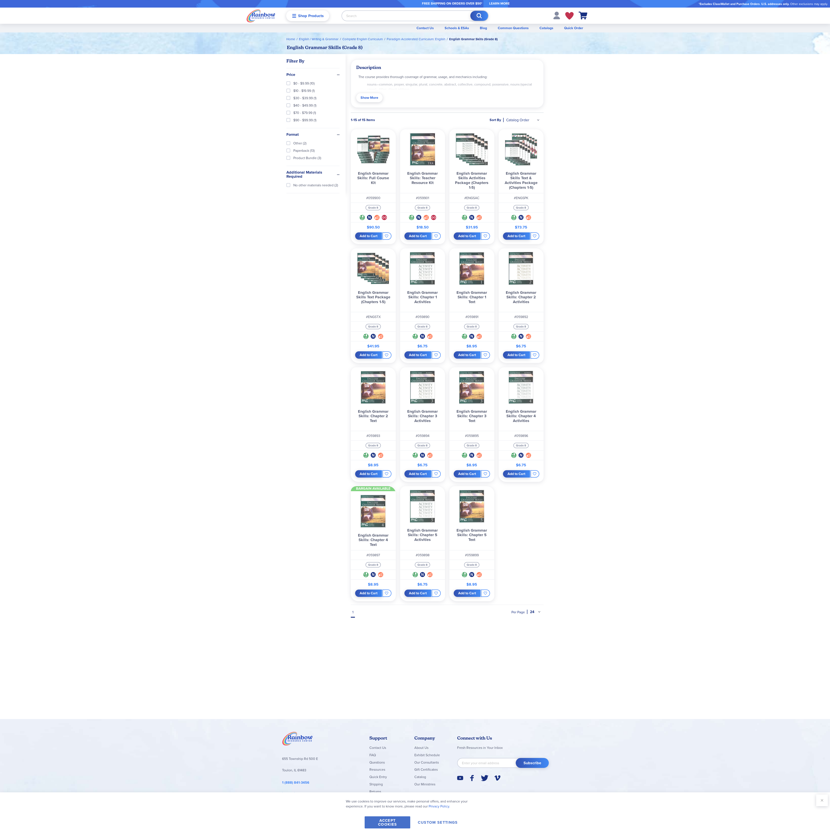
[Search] (479, 16)
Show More (369, 97)
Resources (377, 769)
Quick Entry (378, 776)
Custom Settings (438, 822)
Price (290, 75)
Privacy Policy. (439, 806)
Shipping (376, 784)
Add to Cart (368, 235)
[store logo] (261, 16)
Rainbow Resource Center (297, 740)
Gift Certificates (426, 769)
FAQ (372, 755)
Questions (377, 762)
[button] (556, 15)
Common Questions (513, 28)
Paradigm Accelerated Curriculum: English (416, 39)
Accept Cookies (387, 822)
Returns (375, 791)
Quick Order (573, 28)
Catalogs (546, 28)
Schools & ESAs (457, 28)
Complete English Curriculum (362, 39)
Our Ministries (424, 784)
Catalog (420, 776)
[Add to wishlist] (386, 236)
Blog (483, 28)
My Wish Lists (569, 16)
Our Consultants (426, 762)
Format (292, 135)
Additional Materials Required (304, 174)
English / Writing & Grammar (318, 39)
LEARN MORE (499, 3)
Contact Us (425, 28)
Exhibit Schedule (427, 755)
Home (290, 39)
